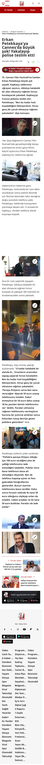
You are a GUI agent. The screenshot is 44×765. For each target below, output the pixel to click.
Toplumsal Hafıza (21, 665)
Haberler (5, 32)
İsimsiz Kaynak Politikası (21, 760)
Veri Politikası (21, 732)
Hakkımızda (21, 752)
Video (5, 650)
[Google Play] (22, 600)
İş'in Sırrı (20, 701)
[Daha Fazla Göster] (38, 62)
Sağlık (5, 708)
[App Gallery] (34, 600)
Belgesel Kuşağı (21, 685)
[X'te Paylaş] (28, 62)
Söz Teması (21, 693)
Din (4, 701)
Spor (4, 681)
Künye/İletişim (21, 728)
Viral (4, 689)
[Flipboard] (31, 629)
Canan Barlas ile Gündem (21, 669)
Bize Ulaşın (21, 725)
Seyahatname (21, 681)
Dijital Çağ (20, 705)
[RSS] (37, 629)
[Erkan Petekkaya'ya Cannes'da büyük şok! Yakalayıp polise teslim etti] (21, 127)
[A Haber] (21, 3)
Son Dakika (8, 669)
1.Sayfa (19, 712)
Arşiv (17, 740)
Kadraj (18, 662)
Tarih (4, 705)
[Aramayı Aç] (32, 3)
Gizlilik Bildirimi (21, 748)
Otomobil (7, 697)
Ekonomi (6, 665)
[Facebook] (4, 629)
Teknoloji (7, 693)
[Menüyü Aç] (38, 3)
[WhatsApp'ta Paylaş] (33, 62)
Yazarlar (6, 712)
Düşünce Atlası (21, 654)
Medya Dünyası (21, 697)
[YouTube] (24, 629)
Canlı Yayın (8, 654)
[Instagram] (17, 629)
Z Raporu (20, 708)
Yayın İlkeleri (21, 756)
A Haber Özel (8, 658)
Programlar (21, 650)
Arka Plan (20, 673)
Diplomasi (20, 689)
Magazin (6, 685)
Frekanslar (21, 736)
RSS (17, 721)
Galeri (5, 717)
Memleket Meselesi (21, 677)
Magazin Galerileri (17, 32)
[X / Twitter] (11, 629)
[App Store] (9, 600)
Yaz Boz (19, 658)
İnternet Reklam (21, 717)
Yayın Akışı (21, 744)
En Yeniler (8, 10)
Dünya (5, 677)
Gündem (21, 10)
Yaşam (32, 10)
